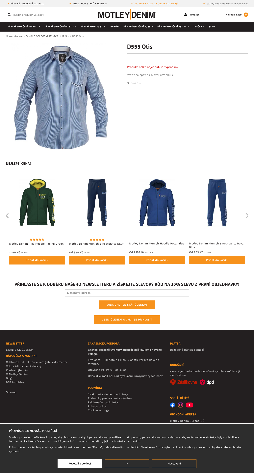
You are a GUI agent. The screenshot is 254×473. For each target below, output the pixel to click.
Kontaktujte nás (17, 370)
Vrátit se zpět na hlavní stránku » (150, 74)
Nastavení (174, 463)
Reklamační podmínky (103, 402)
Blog (9, 378)
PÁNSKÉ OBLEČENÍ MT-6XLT (59, 26)
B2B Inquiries (15, 382)
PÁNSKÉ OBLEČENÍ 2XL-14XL (23, 26)
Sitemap (11, 392)
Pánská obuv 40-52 (91, 26)
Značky (197, 26)
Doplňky (114, 26)
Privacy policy (97, 406)
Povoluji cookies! (79, 463)
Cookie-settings (98, 410)
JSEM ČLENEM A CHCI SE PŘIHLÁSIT (127, 319)
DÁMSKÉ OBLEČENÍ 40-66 (136, 26)
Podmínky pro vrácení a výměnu (110, 398)
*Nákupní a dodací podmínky (108, 394)
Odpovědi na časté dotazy (23, 366)
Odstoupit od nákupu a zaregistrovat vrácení (36, 362)
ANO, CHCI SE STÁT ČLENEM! (127, 304)
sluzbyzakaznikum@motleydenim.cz (227, 3)
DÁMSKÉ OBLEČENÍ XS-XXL (171, 26)
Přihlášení (194, 14)
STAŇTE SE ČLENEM (19, 349)
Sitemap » (134, 83)
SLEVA (212, 26)
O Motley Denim (17, 374)
